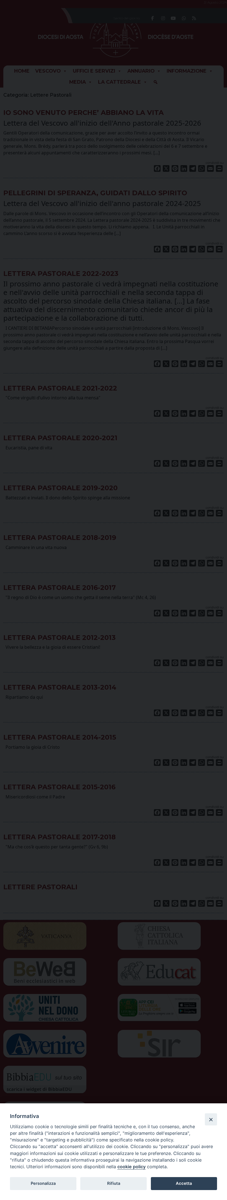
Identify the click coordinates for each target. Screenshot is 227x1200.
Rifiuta (113, 1183)
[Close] (211, 1119)
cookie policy (131, 1166)
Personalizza (43, 1183)
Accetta (184, 1183)
